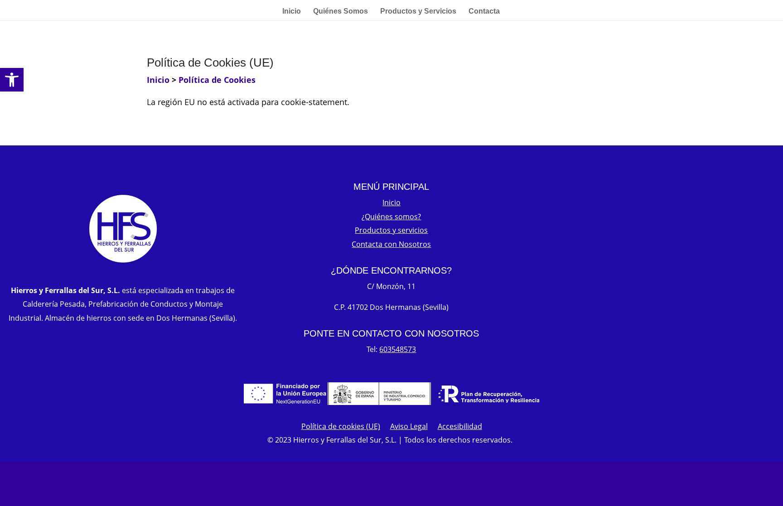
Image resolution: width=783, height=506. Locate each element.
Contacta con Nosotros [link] (391, 244)
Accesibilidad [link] (460, 427)
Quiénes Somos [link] (340, 11)
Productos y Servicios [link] (418, 11)
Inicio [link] (291, 11)
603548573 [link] (397, 349)
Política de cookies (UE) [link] (340, 427)
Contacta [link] (484, 11)
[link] (12, 80)
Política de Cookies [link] (217, 79)
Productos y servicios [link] (391, 230)
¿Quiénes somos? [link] (391, 217)
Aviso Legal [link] (409, 427)
